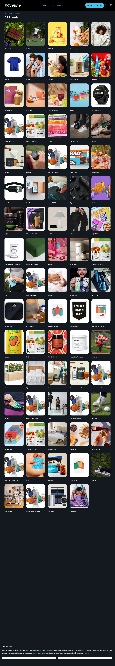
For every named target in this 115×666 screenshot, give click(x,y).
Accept (29, 658)
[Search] (105, 5)
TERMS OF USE (86, 653)
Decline (85, 658)
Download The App (94, 5)
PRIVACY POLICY (36, 653)
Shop (10, 13)
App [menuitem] (53, 5)
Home (5, 13)
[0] (109, 5)
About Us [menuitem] (46, 5)
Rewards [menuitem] (60, 5)
